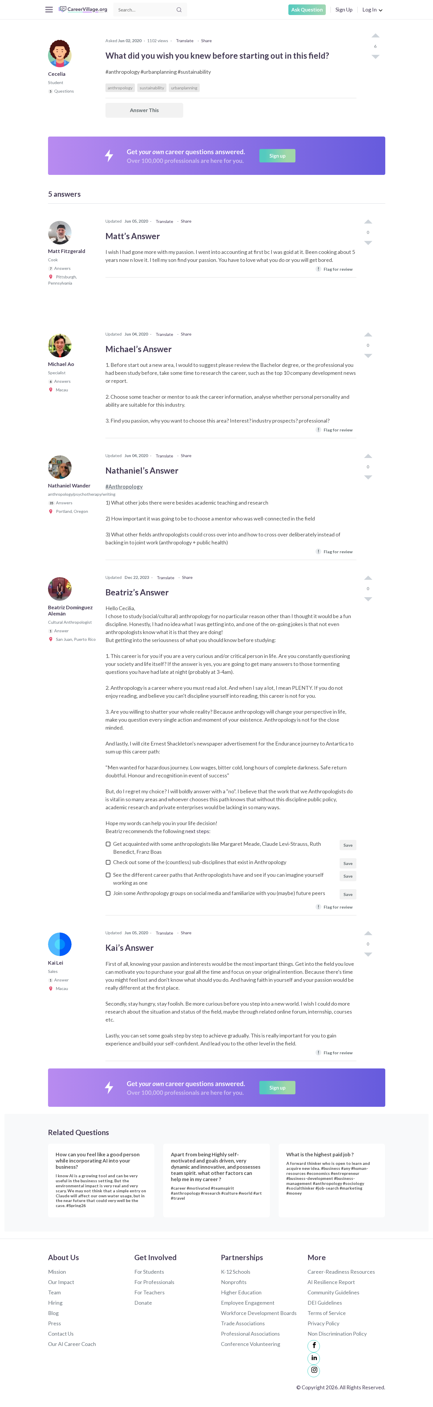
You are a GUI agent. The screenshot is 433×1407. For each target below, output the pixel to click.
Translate (185, 40)
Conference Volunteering (250, 1344)
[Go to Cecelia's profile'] (61, 57)
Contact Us (61, 1333)
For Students (149, 1271)
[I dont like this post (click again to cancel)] (375, 56)
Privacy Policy (323, 1323)
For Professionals (154, 1282)
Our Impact (61, 1282)
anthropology (120, 87)
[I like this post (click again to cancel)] (375, 36)
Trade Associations (243, 1323)
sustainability (152, 87)
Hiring (55, 1302)
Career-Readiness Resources (341, 1271)
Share (206, 40)
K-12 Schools (235, 1271)
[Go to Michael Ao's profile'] (61, 347)
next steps (197, 831)
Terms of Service (327, 1313)
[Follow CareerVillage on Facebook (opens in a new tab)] (314, 1346)
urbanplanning (184, 87)
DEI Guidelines (325, 1302)
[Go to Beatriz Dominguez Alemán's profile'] (61, 590)
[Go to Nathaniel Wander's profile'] (61, 468)
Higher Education (241, 1292)
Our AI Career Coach (72, 1344)
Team (54, 1292)
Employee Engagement (248, 1302)
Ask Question (307, 9)
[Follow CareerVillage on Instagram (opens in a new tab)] (314, 1371)
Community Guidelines (333, 1292)
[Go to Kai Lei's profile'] (61, 946)
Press (54, 1323)
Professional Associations (250, 1333)
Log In (369, 9)
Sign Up (344, 9)
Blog (53, 1313)
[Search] (179, 9)
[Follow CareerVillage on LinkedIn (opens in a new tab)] (314, 1358)
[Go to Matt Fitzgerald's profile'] (61, 234)
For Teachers (149, 1292)
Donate (143, 1302)
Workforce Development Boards (259, 1313)
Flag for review (335, 269)
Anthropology (125, 486)
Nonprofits (234, 1282)
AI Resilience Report (331, 1282)
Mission (57, 1271)
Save (348, 845)
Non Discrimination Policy (337, 1333)
